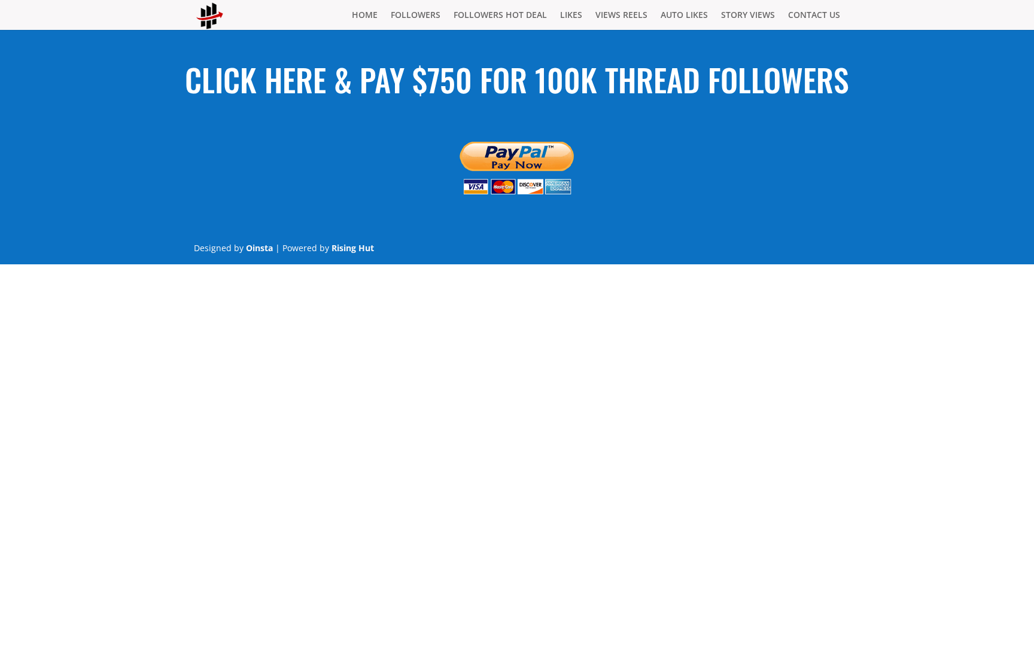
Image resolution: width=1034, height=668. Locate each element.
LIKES (571, 15)
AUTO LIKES (684, 15)
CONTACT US (814, 15)
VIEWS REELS (621, 15)
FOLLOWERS (415, 15)
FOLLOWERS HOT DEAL (500, 15)
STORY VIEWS (748, 15)
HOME (365, 15)
